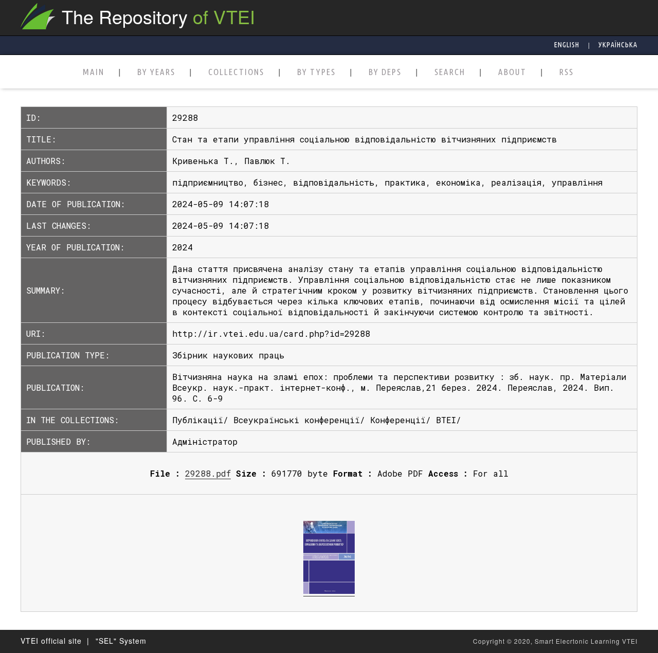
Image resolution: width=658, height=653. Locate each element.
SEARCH (449, 72)
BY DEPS (385, 72)
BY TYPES (316, 72)
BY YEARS (156, 72)
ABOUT (512, 72)
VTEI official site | (55, 641)
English (566, 45)
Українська (617, 45)
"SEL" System (121, 641)
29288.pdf (208, 473)
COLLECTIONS (236, 72)
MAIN (93, 72)
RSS (566, 72)
